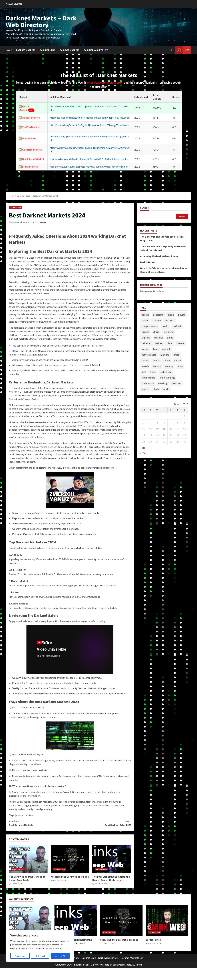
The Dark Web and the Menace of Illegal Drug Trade (28, 859)
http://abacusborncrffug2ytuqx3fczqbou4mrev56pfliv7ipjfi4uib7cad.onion (90, 117)
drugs (156, 331)
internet (180, 343)
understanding (167, 377)
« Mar (143, 452)
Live (187, 50)
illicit (169, 343)
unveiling (163, 383)
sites (180, 366)
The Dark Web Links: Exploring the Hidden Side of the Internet (111, 859)
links (155, 348)
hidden (159, 343)
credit (165, 326)
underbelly (165, 371)
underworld (148, 383)
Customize (20, 956)
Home (9, 50)
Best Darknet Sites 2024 (118, 823)
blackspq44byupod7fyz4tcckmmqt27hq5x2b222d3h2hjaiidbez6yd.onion (89, 158)
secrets (157, 366)
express (146, 337)
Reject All (40, 956)
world (166, 388)
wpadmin (15, 222)
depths (145, 331)
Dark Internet (147, 262)
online (156, 360)
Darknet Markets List (96, 50)
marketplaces (149, 354)
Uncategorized (15, 207)
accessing (158, 314)
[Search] (172, 50)
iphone (145, 348)
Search (144, 207)
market (166, 348)
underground (148, 377)
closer (145, 320)
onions (145, 360)
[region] (40, 946)
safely (177, 360)
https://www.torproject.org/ (104, 82)
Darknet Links (47, 50)
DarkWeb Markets (69, 50)
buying (181, 314)
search (145, 366)
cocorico (169, 320)
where (145, 388)
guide (170, 337)
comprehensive (150, 326)
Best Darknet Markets (21, 823)
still (144, 371)
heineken (146, 343)
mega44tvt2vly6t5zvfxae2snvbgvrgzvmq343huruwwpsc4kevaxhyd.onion (89, 166)
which (156, 388)
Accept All (60, 956)
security (169, 366)
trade (153, 371)
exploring (169, 331)
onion (176, 354)
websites (176, 383)
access (145, 314)
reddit (167, 360)
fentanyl (158, 337)
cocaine (157, 320)
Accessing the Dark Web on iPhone (70, 859)
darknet (19, 815)
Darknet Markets (25, 50)
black (171, 314)
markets (29, 815)
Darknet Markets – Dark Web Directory (41, 21)
